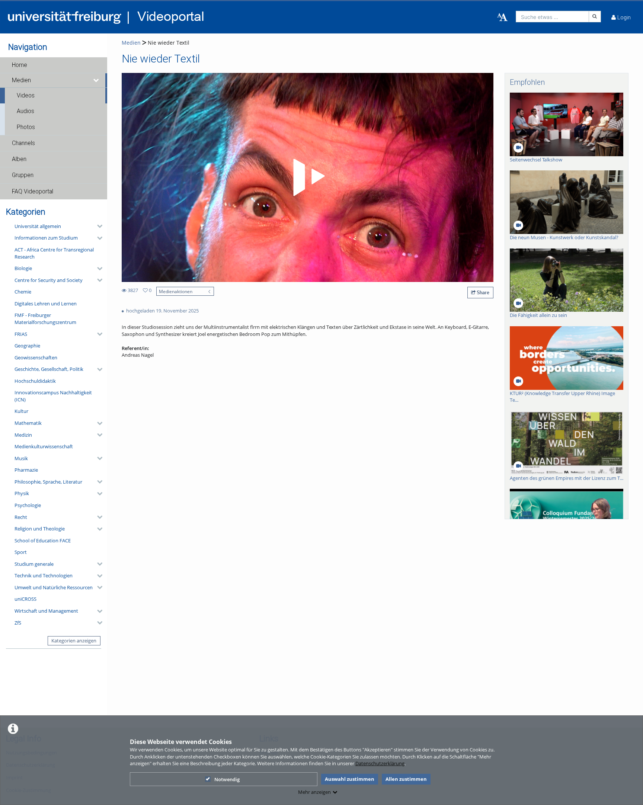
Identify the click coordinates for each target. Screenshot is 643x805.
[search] (552, 16)
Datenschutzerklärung (379, 763)
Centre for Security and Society (49, 280)
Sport (21, 552)
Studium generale (34, 564)
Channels (23, 143)
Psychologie (28, 505)
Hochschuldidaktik (35, 381)
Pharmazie (26, 469)
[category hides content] (97, 226)
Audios (25, 111)
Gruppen (22, 175)
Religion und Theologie (40, 528)
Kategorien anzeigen (73, 640)
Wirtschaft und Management (46, 610)
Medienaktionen (175, 291)
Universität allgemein (38, 226)
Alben (19, 159)
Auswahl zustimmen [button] (349, 779)
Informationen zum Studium (46, 237)
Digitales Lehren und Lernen (46, 303)
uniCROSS (25, 599)
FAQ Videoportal (32, 191)
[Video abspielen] (307, 177)
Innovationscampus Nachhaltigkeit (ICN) (53, 396)
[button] (53, 65)
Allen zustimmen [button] (406, 779)
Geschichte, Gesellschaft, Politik (49, 369)
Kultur (21, 411)
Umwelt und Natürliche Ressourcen (54, 587)
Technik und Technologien (44, 575)
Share (482, 292)
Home (19, 65)
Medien (21, 80)
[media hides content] (96, 80)
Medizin (23, 435)
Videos (26, 95)
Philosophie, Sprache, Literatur (48, 481)
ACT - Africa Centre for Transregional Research (54, 253)
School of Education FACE (43, 540)
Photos (26, 127)
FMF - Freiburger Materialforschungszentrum (45, 318)
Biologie (23, 268)
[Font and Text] (502, 17)
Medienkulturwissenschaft (44, 446)
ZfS (18, 622)
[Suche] (595, 16)
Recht (21, 517)
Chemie (23, 291)
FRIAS (21, 334)
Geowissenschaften (36, 357)
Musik (21, 458)
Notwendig (227, 779)
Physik (22, 493)
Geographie (27, 345)
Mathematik (28, 423)
